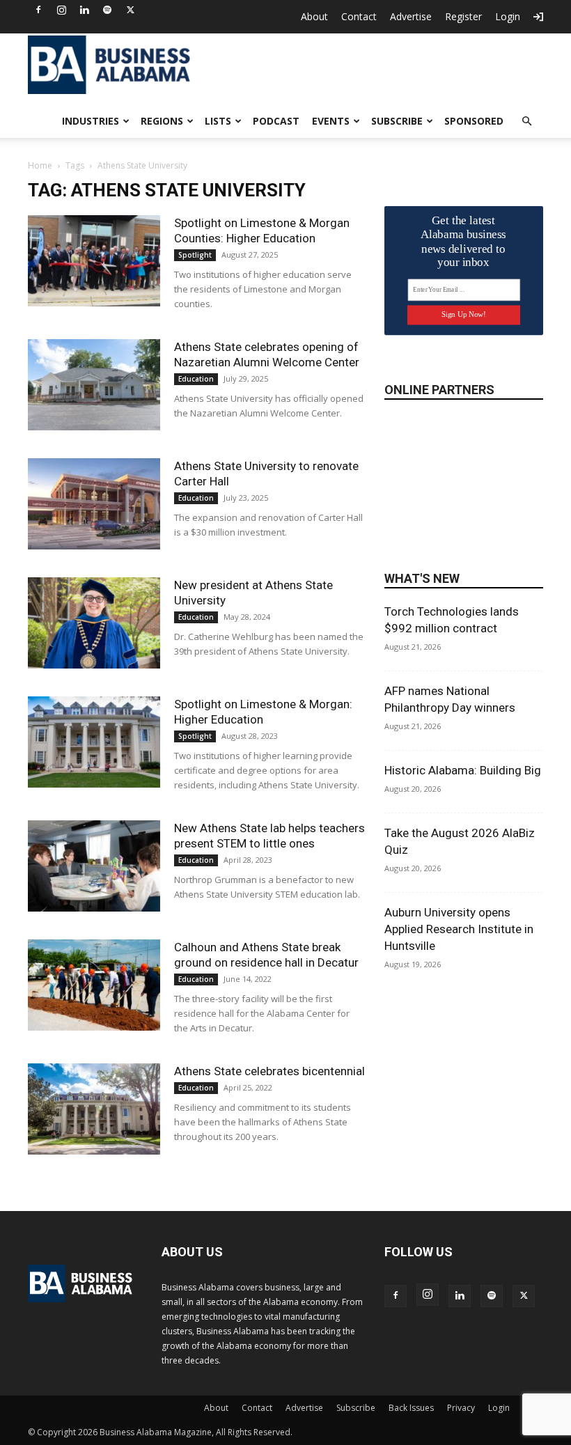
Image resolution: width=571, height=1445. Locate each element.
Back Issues (411, 1408)
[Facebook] (38, 9)
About (314, 16)
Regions (162, 120)
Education (196, 379)
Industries (90, 120)
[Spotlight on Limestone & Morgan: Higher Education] (94, 742)
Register (463, 16)
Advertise (411, 16)
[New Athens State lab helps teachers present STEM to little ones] (94, 866)
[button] (526, 121)
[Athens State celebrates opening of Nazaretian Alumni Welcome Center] (94, 384)
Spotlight (195, 255)
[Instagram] (61, 9)
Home (40, 165)
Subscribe (397, 120)
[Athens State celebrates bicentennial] (94, 1109)
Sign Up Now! (463, 314)
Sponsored (473, 120)
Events (331, 120)
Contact (359, 16)
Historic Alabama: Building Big (462, 770)
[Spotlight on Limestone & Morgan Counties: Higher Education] (94, 260)
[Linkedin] (84, 9)
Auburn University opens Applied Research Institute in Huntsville (458, 929)
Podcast (276, 120)
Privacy (461, 1408)
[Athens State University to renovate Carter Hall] (94, 503)
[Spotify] (107, 9)
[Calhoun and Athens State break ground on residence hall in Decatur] (94, 985)
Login (507, 16)
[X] (130, 9)
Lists (218, 120)
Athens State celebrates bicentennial (269, 1071)
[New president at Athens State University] (94, 623)
